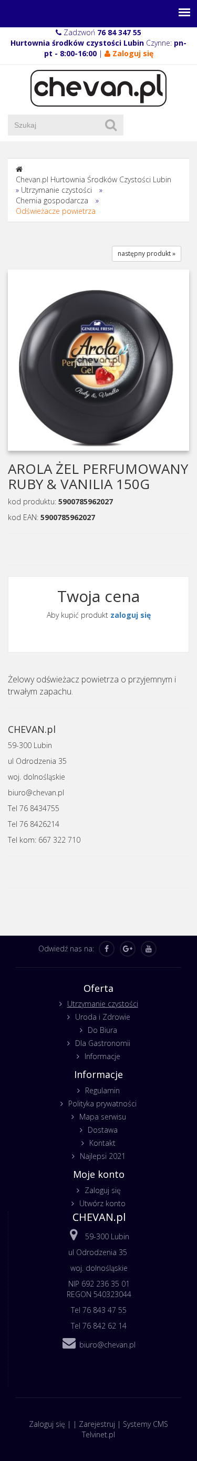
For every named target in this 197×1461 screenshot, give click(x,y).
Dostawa (103, 1130)
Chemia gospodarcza (52, 200)
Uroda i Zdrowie (102, 1017)
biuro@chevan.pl (107, 1345)
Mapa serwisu (102, 1117)
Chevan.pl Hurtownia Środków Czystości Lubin (93, 179)
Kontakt (102, 1143)
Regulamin (102, 1090)
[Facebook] (107, 949)
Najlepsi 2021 (103, 1156)
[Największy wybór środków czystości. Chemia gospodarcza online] (98, 87)
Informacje (102, 1056)
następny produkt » (146, 253)
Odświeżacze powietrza (56, 211)
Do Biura (102, 1030)
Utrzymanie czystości (56, 190)
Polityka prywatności (102, 1103)
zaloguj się (130, 615)
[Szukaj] (110, 125)
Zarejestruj (97, 1424)
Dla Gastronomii (102, 1043)
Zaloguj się (103, 1190)
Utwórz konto (102, 1203)
